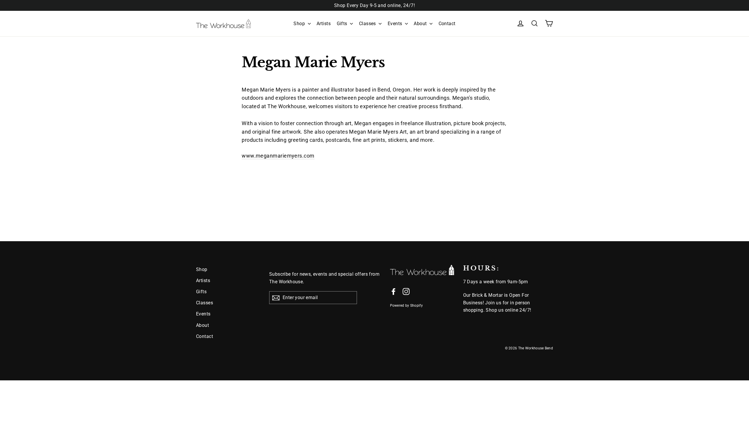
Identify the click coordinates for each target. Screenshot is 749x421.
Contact (447, 23)
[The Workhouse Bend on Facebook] (393, 291)
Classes (368, 23)
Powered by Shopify (406, 305)
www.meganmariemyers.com (278, 156)
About (421, 23)
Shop (299, 23)
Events (395, 23)
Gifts (343, 23)
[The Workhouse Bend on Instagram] (406, 291)
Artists (324, 23)
